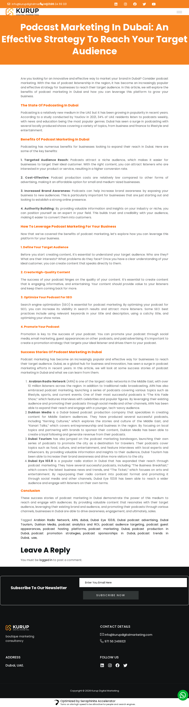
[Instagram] (125, 4)
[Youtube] (154, 4)
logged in (45, 560)
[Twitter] (144, 4)
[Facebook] (135, 4)
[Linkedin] (116, 4)
